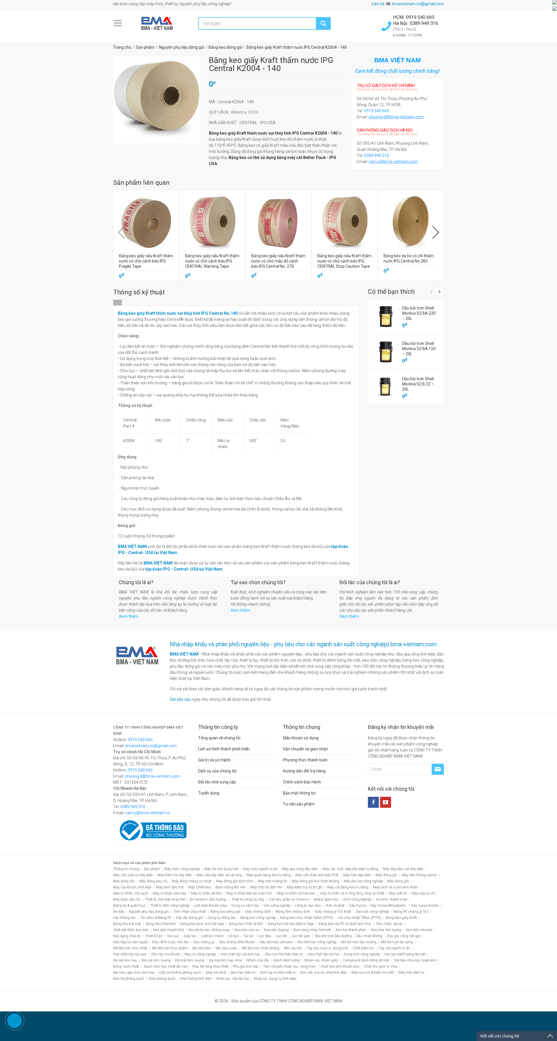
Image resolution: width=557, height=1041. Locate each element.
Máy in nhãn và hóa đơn (296, 893)
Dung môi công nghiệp (362, 954)
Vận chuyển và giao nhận (305, 749)
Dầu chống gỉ (203, 942)
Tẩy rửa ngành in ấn (394, 948)
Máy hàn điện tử (411, 973)
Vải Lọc (173, 936)
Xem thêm (128, 616)
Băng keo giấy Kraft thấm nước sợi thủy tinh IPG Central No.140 (178, 313)
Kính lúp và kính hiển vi (278, 973)
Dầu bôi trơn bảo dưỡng (333, 936)
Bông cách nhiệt (126, 966)
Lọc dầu (264, 936)
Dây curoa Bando (425, 906)
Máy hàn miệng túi (272, 881)
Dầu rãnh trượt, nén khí (170, 942)
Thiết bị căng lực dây (248, 899)
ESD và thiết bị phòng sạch (180, 973)
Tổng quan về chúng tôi (219, 738)
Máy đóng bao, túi (153, 881)
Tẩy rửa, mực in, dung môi (327, 948)
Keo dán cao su (246, 930)
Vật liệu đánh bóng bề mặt (405, 954)
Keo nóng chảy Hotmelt (312, 930)
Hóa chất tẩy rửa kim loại (240, 954)
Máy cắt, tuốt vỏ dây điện (133, 875)
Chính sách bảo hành (302, 782)
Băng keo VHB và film (246, 924)
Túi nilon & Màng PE (155, 918)
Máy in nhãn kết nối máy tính (249, 893)
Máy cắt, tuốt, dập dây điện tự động (350, 869)
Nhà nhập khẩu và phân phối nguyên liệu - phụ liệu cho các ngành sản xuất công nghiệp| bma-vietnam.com (303, 644)
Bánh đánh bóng (287, 960)
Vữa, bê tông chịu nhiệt (210, 966)
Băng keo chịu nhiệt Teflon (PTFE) (306, 918)
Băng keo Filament (161, 924)
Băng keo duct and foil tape (202, 924)
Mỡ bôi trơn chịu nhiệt (130, 948)
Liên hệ (378, 3)
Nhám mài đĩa (258, 960)
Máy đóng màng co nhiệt (191, 881)
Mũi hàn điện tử (243, 973)
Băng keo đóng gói (225, 912)
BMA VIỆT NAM (184, 654)
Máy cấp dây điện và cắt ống (219, 875)
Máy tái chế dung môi (221, 869)
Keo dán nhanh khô (168, 930)
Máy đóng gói (386, 875)
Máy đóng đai (124, 881)
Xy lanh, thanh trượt (391, 899)
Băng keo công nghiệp (258, 918)
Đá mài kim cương (189, 960)
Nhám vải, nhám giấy (321, 960)
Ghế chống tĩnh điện (196, 979)
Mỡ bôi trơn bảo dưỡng (359, 942)
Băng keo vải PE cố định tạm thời (345, 924)
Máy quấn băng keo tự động (269, 875)
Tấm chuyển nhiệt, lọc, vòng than (289, 966)
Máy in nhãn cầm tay (169, 893)
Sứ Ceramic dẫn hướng (208, 899)
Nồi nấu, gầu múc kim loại (134, 973)
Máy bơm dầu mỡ (170, 887)
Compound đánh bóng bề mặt (366, 960)
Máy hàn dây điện (357, 875)
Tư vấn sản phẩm (299, 804)
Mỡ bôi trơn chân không (260, 948)
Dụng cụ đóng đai (221, 918)
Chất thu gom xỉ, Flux (380, 966)
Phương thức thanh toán (305, 760)
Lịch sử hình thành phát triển (223, 749)
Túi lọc (248, 936)
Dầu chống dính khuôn (237, 942)
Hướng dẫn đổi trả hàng (304, 771)
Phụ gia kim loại (245, 966)
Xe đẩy (118, 912)
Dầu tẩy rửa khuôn (165, 954)
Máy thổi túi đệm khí (266, 887)
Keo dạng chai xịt (127, 936)
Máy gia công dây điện (300, 869)
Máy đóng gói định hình (234, 881)
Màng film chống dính (293, 912)
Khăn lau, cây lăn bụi (232, 979)
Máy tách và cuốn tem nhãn (395, 887)
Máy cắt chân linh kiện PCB (317, 875)
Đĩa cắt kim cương (156, 960)
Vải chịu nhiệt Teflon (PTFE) (359, 918)
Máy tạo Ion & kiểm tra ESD (373, 973)
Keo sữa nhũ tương (386, 930)
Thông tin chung (126, 869)
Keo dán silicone (419, 930)
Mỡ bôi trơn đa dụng (397, 942)
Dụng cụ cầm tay (245, 906)
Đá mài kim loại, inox (225, 960)
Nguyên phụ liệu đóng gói (149, 912)
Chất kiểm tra (363, 948)
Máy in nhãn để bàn (206, 893)
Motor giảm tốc (326, 899)
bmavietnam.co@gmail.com (418, 3)
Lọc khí (281, 936)
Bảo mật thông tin (299, 793)
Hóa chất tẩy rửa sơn (130, 954)
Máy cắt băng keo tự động (347, 887)
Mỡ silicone (201, 948)
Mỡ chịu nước (226, 948)
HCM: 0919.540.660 (414, 17)
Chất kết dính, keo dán (131, 930)
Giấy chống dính (258, 912)
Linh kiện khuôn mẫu (210, 906)
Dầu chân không (369, 936)
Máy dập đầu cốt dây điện (403, 869)
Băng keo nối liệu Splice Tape (291, 924)
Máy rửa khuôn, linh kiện (132, 887)
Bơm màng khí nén (231, 887)
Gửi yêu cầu (180, 699)
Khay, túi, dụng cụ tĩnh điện (275, 979)
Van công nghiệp (276, 906)
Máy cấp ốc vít (423, 893)
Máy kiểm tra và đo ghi (305, 887)
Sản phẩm (152, 869)
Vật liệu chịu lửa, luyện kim (415, 960)
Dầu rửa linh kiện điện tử (284, 954)
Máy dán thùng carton (419, 875)
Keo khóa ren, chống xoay (209, 930)
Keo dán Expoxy (276, 930)
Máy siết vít (398, 893)
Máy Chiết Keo (199, 887)
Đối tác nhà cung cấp (217, 782)
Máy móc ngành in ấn (260, 869)
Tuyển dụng (208, 793)
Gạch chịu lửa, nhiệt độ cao (165, 966)
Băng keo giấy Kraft (401, 918)
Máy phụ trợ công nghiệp (363, 881)
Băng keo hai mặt (127, 924)
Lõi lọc (233, 936)
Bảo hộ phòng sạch (128, 979)
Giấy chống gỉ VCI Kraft (333, 912)
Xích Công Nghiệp (357, 899)
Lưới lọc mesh (212, 936)
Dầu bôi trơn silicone (276, 942)
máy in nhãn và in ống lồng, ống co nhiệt (352, 893)
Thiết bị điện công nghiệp (169, 906)
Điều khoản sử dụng (301, 738)
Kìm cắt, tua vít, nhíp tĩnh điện (323, 973)
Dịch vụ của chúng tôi (217, 771)
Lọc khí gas (301, 936)
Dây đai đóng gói (189, 918)
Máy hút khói (216, 973)
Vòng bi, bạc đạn (308, 906)
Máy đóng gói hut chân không (315, 881)
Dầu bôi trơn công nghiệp (317, 942)
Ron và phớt (335, 906)
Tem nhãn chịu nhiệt (189, 912)
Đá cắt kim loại (125, 960)
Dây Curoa (357, 906)
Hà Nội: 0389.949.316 (415, 23)
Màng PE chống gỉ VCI (410, 912)
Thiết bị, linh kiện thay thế (165, 899)
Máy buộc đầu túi (126, 899)
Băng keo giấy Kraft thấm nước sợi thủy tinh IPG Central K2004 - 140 (273, 133)
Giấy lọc (190, 936)
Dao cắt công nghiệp (372, 912)
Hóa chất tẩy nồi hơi (323, 954)
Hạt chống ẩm (124, 918)
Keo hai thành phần (351, 930)
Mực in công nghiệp (200, 954)
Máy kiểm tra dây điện (175, 875)
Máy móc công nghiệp (182, 869)
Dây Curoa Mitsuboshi (388, 906)
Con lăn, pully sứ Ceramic (289, 899)
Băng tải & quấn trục (129, 906)
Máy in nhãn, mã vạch (130, 893)
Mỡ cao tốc (293, 948)
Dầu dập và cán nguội (130, 942)
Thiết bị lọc (153, 936)
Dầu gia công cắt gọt (403, 936)
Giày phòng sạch (162, 979)
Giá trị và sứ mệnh (214, 760)
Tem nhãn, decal (389, 924)
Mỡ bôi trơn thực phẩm (170, 948)
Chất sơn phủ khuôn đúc (340, 966)
